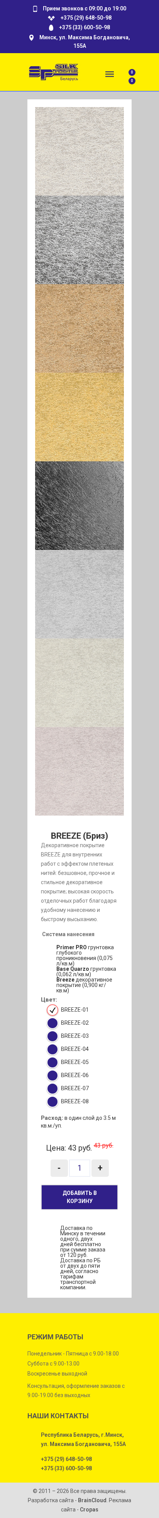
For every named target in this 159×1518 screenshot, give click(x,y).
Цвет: (49, 1000)
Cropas (89, 1509)
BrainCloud (92, 1500)
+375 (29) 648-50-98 (86, 18)
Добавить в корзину (80, 1197)
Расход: (52, 1118)
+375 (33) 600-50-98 (84, 27)
